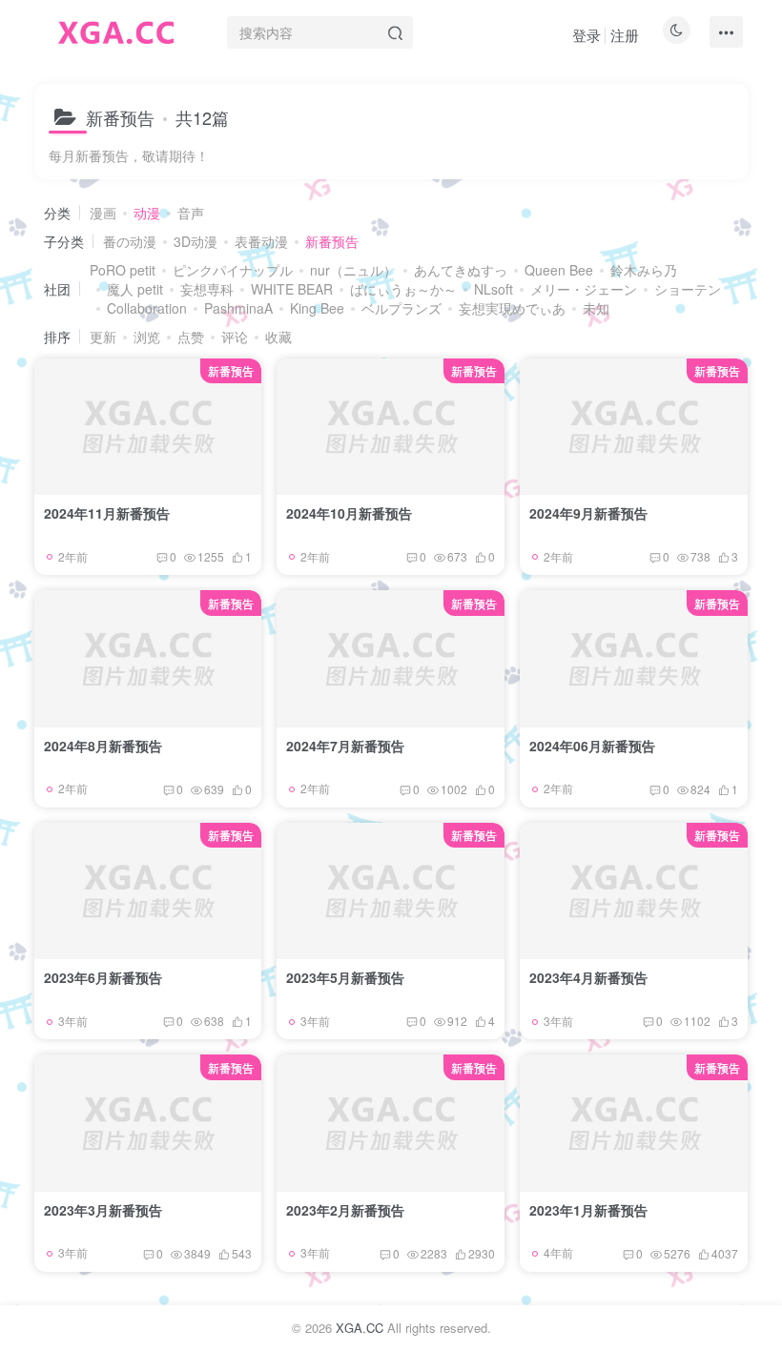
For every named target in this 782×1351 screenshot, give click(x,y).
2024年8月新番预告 (103, 745)
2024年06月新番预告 (592, 745)
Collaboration (147, 307)
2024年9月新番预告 (588, 512)
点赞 (190, 336)
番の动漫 (129, 241)
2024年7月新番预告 (345, 745)
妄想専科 (207, 288)
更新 (103, 336)
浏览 (147, 336)
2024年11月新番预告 (107, 512)
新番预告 (332, 241)
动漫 (147, 212)
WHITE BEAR (292, 288)
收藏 (278, 336)
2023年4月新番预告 (588, 977)
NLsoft (493, 288)
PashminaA (238, 307)
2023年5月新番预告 (345, 977)
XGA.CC (359, 1328)
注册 (624, 35)
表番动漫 (261, 241)
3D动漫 (195, 241)
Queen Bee (559, 269)
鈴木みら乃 (643, 269)
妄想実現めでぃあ (512, 307)
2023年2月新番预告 (345, 1209)
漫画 (103, 212)
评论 (234, 336)
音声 (190, 212)
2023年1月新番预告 (588, 1209)
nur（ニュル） (353, 269)
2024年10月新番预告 (349, 512)
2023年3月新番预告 (103, 1209)
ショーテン (687, 288)
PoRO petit (122, 269)
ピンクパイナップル (233, 269)
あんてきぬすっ (460, 269)
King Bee (317, 307)
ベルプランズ (401, 307)
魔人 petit (135, 288)
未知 (596, 307)
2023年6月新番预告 (103, 977)
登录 (586, 35)
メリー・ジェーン (583, 288)
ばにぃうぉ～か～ (403, 288)
